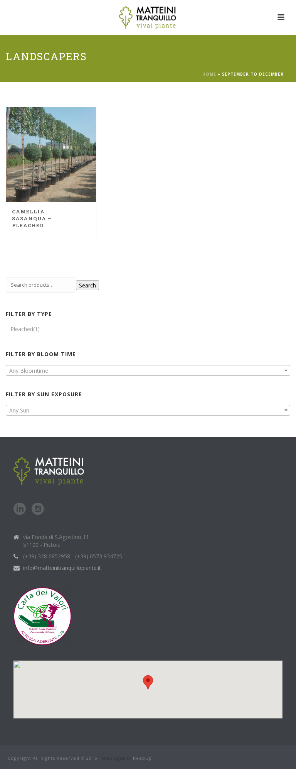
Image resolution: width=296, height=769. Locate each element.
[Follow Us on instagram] (38, 509)
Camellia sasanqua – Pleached (32, 218)
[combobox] (148, 370)
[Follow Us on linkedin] (19, 509)
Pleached (21, 329)
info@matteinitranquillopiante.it (62, 567)
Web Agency (116, 758)
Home (209, 74)
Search (87, 285)
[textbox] (148, 370)
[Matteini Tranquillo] (148, 17)
